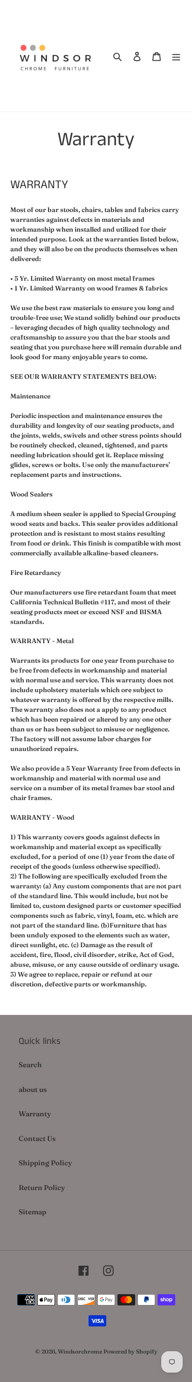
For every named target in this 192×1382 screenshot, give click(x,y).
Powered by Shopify (130, 1351)
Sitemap (32, 1211)
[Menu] (176, 56)
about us (33, 1089)
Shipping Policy (45, 1162)
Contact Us (37, 1138)
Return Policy (42, 1187)
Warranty (35, 1113)
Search (30, 1064)
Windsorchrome (80, 1351)
